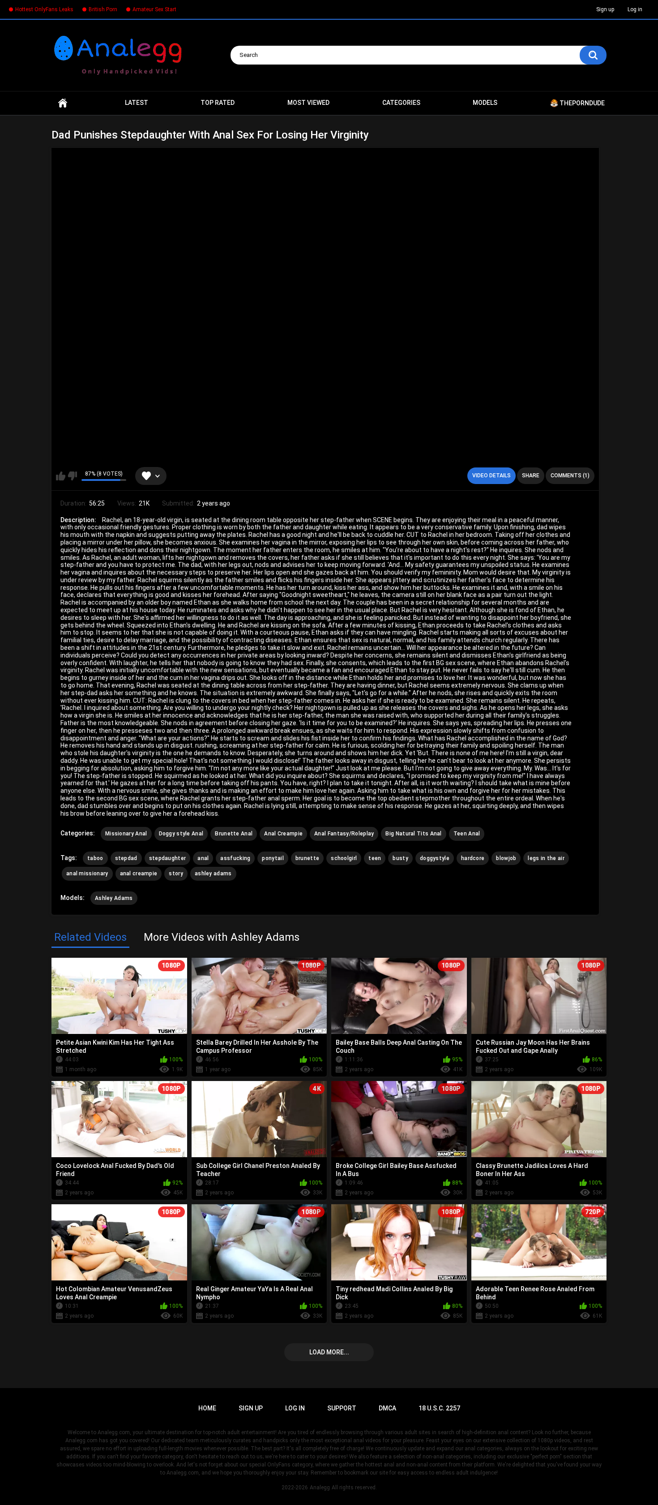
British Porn (103, 9)
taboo (95, 858)
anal (203, 858)
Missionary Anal (126, 833)
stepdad (126, 858)
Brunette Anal (233, 833)
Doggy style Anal (181, 833)
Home (62, 103)
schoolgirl (344, 858)
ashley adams (213, 873)
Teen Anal (466, 833)
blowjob (506, 858)
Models (485, 102)
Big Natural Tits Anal (413, 833)
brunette (307, 858)
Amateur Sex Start (154, 9)
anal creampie (139, 873)
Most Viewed (308, 102)
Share (530, 475)
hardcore (472, 858)
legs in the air (546, 858)
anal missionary (87, 873)
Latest (136, 102)
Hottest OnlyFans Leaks (44, 9)
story (176, 873)
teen (374, 858)
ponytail (272, 858)
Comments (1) (570, 475)
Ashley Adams (114, 898)
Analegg (320, 1487)
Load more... (329, 1352)
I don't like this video (72, 475)
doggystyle (434, 858)
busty (400, 858)
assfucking (235, 858)
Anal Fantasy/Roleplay (344, 833)
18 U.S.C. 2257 (439, 1408)
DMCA (387, 1408)
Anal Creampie (283, 833)
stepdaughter (167, 858)
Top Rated (218, 102)
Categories (401, 102)
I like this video (60, 475)
